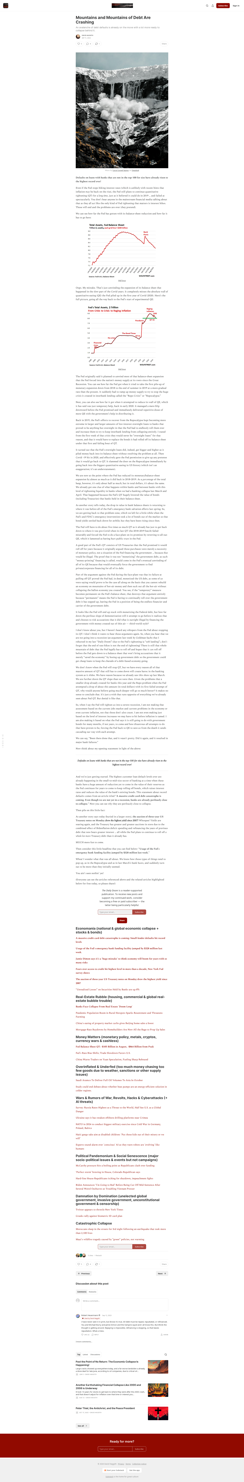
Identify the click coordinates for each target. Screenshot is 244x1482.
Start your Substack (115, 1470)
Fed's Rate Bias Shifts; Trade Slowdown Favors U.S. (103, 1053)
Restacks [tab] (92, 1292)
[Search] (207, 5)
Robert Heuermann (89, 1315)
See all (81, 1425)
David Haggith (87, 35)
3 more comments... (84, 1342)
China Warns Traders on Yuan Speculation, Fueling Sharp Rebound (112, 1059)
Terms (128, 1464)
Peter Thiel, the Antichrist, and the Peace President (105, 1408)
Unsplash (135, 170)
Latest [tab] (85, 1354)
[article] (122, 1369)
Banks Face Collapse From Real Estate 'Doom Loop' (104, 1006)
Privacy (121, 1464)
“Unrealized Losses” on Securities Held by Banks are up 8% (107, 989)
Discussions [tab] (95, 1354)
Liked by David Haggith (92, 1318)
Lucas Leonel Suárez (121, 170)
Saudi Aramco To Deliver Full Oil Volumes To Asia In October (109, 1080)
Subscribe (223, 5)
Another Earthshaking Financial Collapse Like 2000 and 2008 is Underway (108, 1387)
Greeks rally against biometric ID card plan (99, 1216)
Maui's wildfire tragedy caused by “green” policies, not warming (110, 1239)
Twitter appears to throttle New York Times (99, 1210)
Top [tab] (78, 1354)
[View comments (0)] (100, 1400)
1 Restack (98, 1255)
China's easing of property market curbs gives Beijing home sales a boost (115, 1023)
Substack (109, 1476)
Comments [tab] (81, 1292)
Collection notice (139, 1464)
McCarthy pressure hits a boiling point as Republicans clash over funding (115, 1166)
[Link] (72, 930)
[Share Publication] (212, 5)
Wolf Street (122, 280)
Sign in (236, 5)
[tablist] (87, 1291)
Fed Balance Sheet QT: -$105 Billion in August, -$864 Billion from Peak (115, 1047)
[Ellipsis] (167, 1315)
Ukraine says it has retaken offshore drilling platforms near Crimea (112, 1118)
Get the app (134, 1470)
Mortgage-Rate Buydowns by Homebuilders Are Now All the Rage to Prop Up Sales (120, 1030)
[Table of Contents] (3, 741)
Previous (85, 1273)
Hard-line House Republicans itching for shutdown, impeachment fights (114, 1178)
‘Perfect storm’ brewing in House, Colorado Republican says (108, 1172)
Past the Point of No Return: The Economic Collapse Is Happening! (107, 1363)
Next (160, 1273)
